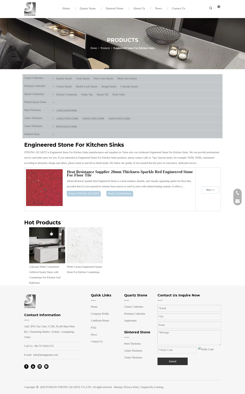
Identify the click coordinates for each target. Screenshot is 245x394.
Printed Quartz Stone (35, 102)
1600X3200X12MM (119, 118)
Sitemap (118, 387)
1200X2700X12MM (67, 118)
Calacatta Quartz (129, 86)
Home (94, 306)
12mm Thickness (33, 118)
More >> (210, 190)
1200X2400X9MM (66, 110)
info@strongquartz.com (45, 354)
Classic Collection (33, 78)
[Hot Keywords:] (211, 8)
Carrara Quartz (64, 86)
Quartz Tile (102, 94)
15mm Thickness (33, 126)
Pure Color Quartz (103, 78)
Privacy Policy (131, 387)
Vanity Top (87, 94)
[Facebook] (26, 366)
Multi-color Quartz (127, 78)
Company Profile (100, 313)
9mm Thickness (32, 110)
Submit (172, 361)
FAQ (93, 327)
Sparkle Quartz (64, 78)
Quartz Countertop (34, 94)
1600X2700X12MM (93, 118)
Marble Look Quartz (87, 86)
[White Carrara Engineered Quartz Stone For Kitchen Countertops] (85, 245)
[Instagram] (46, 366)
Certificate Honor (100, 320)
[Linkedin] (40, 366)
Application (130, 320)
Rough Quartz (109, 86)
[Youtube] (33, 366)
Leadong (158, 387)
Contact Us (97, 341)
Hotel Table (118, 94)
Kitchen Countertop (66, 94)
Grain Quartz (83, 78)
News (94, 334)
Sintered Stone (32, 134)
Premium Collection (34, 86)
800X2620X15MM (66, 126)
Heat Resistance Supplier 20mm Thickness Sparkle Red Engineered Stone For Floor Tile (130, 173)
